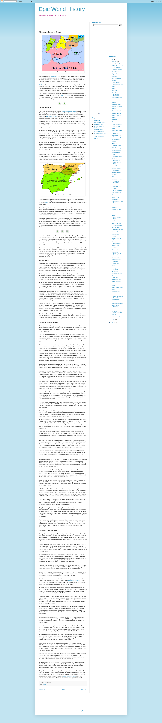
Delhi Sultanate (116, 199)
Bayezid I (114, 90)
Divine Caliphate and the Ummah (117, 202)
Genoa (113, 265)
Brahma (114, 122)
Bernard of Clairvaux (117, 104)
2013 (112, 59)
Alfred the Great (116, 291)
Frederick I (114, 247)
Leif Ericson (115, 221)
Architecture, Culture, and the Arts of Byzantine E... (117, 132)
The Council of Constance (115, 182)
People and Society (99, 136)
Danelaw (114, 195)
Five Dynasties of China (116, 239)
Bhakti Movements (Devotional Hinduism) (116, 94)
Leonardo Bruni (116, 126)
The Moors (42, 85)
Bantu (113, 88)
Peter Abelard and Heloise (116, 282)
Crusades (114, 188)
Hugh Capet (115, 143)
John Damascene (116, 192)
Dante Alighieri (115, 197)
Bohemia (114, 108)
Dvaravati (114, 207)
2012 (112, 322)
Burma (113, 128)
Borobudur (114, 119)
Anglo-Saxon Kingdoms (115, 306)
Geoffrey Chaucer (116, 172)
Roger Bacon (115, 71)
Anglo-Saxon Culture (117, 303)
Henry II (71, 501)
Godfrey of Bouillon (117, 273)
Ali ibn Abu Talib (116, 317)
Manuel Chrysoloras (117, 166)
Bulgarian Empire (116, 113)
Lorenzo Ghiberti (116, 257)
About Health (97, 120)
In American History (99, 131)
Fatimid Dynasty (116, 227)
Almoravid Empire (116, 294)
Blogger (84, 711)
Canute (114, 141)
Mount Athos (115, 309)
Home (63, 689)
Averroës (114, 76)
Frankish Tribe (115, 245)
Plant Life (96, 138)
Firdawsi (114, 236)
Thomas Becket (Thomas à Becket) (117, 83)
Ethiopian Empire (116, 223)
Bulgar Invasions (116, 115)
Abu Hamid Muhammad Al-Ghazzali (116, 253)
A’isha (113, 285)
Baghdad (114, 74)
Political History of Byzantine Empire (117, 136)
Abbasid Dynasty (116, 279)
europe (44, 684)
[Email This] (42, 682)
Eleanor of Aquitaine (117, 69)
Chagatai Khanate (116, 150)
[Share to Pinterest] (50, 682)
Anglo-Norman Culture (115, 300)
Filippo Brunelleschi (117, 124)
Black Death (115, 100)
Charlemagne (115, 170)
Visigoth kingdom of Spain (68, 111)
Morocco (53, 76)
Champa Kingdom (116, 168)
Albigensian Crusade (73, 580)
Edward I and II (116, 213)
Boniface (114, 117)
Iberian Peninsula (64, 95)
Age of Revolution (98, 124)
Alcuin (113, 289)
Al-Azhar (114, 80)
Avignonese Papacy (117, 78)
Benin (113, 86)
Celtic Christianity (116, 148)
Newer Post (42, 689)
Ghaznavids (115, 271)
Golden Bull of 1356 (117, 97)
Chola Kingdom (116, 152)
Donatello (114, 205)
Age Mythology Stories (99, 122)
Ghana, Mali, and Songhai (116, 268)
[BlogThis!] (44, 682)
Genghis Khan (115, 263)
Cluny (113, 154)
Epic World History (62, 9)
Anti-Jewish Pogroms (117, 65)
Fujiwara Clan (115, 250)
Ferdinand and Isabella (69, 676)
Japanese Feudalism (117, 232)
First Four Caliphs (116, 145)
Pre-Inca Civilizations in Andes (117, 297)
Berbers (114, 102)
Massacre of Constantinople (116, 185)
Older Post (83, 689)
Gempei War (115, 261)
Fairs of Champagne (117, 225)
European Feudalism (117, 229)
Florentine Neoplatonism (116, 242)
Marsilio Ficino (115, 234)
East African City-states (116, 210)
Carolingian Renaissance (116, 159)
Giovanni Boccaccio (117, 106)
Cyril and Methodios (117, 190)
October (114, 61)
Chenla (114, 174)
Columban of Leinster (117, 179)
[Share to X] (46, 682)
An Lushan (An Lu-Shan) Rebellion (117, 312)
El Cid (113, 215)
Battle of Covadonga (51, 116)
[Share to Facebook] (48, 682)
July (113, 319)
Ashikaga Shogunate (117, 63)
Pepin (46, 202)
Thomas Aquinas (116, 67)
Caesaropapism (116, 139)
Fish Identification (98, 129)
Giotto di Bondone (116, 259)
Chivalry (114, 177)
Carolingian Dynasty (117, 156)
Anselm (114, 314)
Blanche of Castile (116, 111)
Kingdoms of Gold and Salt (116, 276)
